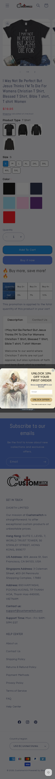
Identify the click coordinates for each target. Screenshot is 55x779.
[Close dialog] (53, 370)
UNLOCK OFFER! (41, 400)
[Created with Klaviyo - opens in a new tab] (27, 409)
